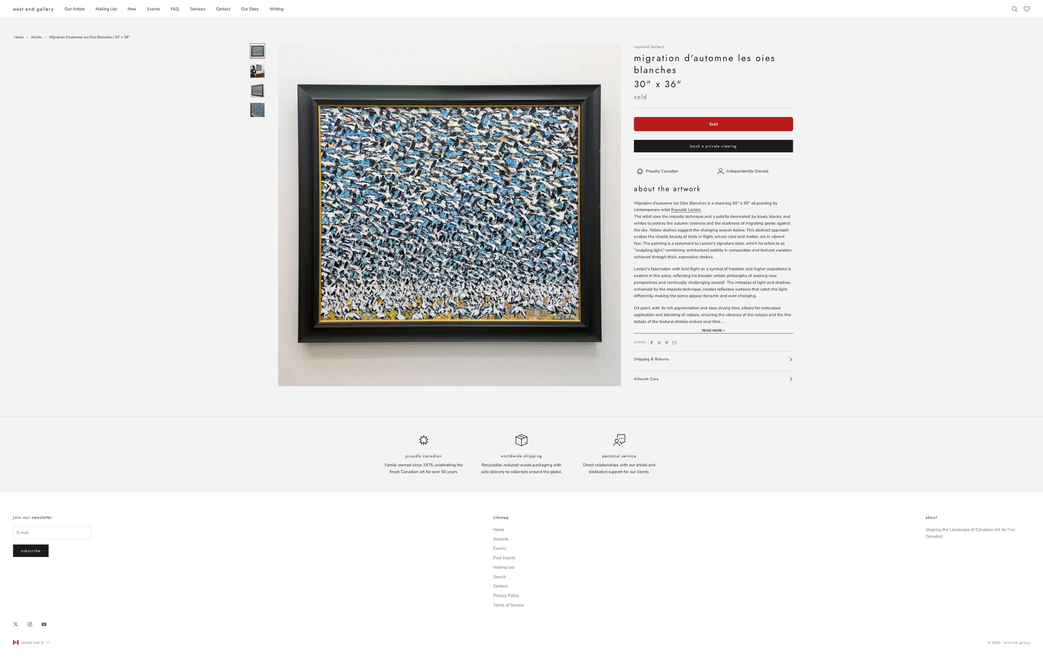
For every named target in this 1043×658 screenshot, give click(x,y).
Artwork (500, 539)
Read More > (713, 331)
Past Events (504, 558)
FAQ (175, 9)
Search (499, 577)
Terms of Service (508, 605)
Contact (223, 9)
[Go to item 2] (257, 70)
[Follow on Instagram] (30, 624)
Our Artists (75, 9)
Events (153, 9)
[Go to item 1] (257, 51)
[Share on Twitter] (659, 343)
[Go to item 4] (257, 110)
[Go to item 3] (257, 90)
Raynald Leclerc (649, 46)
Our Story (250, 9)
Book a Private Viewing (713, 146)
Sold (713, 124)
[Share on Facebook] (651, 343)
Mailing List (106, 9)
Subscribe (31, 550)
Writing (277, 9)
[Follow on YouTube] (44, 624)
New (132, 9)
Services (197, 9)
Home (498, 529)
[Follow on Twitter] (15, 624)
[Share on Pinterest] (667, 343)
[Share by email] (674, 343)
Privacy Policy (506, 595)
